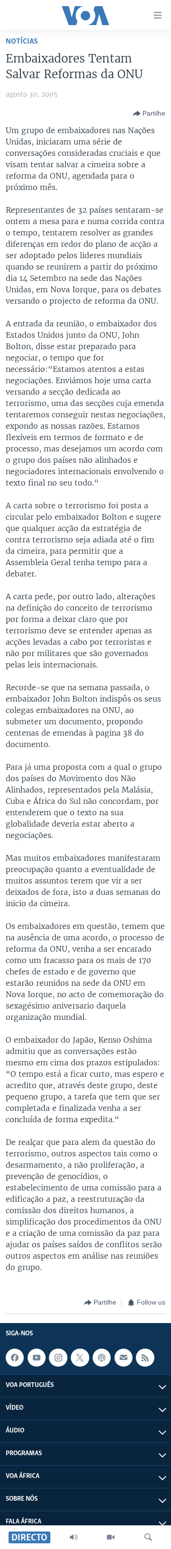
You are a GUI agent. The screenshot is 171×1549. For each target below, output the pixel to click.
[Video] (110, 1537)
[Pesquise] (148, 1537)
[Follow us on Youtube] (37, 1358)
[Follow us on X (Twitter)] (80, 1358)
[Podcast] (102, 1358)
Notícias (22, 41)
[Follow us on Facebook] (15, 1358)
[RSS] (145, 1358)
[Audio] (73, 1537)
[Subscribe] (123, 1358)
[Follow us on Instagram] (58, 1358)
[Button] (149, 113)
